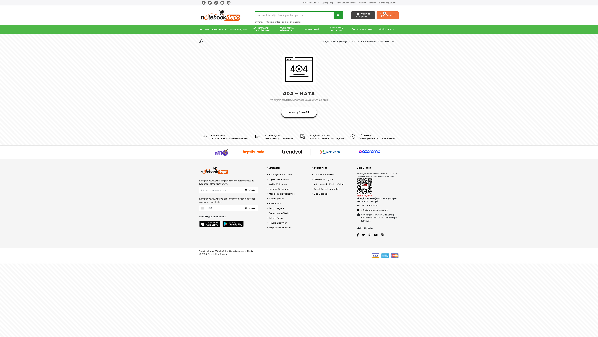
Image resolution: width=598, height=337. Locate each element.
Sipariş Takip (328, 2)
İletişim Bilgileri (276, 208)
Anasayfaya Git (299, 112)
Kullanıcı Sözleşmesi (279, 189)
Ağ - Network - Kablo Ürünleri (329, 184)
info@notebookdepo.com (374, 210)
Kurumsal (273, 168)
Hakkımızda (275, 203)
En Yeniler (259, 21)
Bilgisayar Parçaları (324, 179)
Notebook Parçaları (324, 174)
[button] (388, 15)
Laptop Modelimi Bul (279, 179)
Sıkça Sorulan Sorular (346, 2)
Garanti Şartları (276, 198)
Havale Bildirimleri (278, 222)
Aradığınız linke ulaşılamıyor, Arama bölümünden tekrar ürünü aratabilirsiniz (358, 41)
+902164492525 (369, 205)
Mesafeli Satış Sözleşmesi (282, 193)
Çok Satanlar (273, 21)
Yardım (362, 2)
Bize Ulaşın (364, 168)
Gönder (252, 190)
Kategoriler (319, 168)
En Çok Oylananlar (291, 21)
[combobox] (203, 208)
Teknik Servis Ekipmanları (326, 189)
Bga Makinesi (320, 193)
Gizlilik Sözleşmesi (278, 184)
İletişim (372, 2)
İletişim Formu (276, 218)
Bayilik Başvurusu (387, 2)
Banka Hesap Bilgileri (279, 213)
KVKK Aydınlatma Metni (280, 174)
